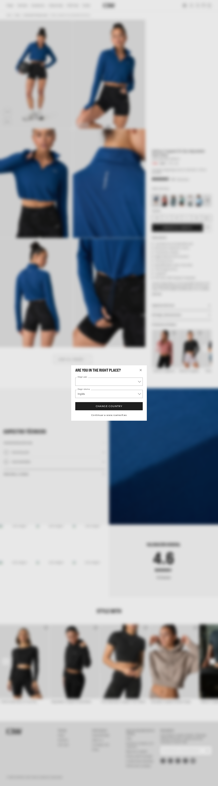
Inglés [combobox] (81, 393)
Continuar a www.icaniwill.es (109, 415)
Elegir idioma (84, 389)
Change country (109, 406)
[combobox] (109, 382)
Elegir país (82, 377)
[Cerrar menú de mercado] (141, 370)
